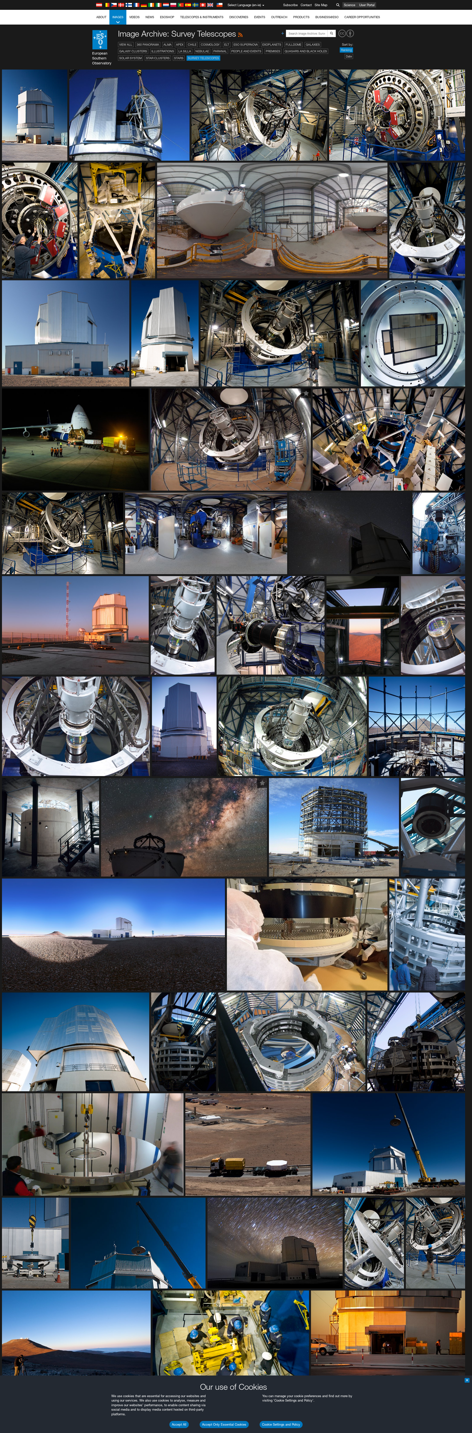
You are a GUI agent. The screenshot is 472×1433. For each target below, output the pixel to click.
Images (117, 17)
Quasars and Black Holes (306, 51)
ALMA (167, 44)
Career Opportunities (362, 17)
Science (349, 5)
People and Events (246, 51)
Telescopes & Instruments (201, 17)
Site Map (321, 5)
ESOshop (167, 17)
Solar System (130, 58)
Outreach (279, 17)
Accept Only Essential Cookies (224, 1424)
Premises (273, 51)
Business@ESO (327, 17)
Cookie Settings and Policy (281, 1424)
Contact (306, 5)
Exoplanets (271, 44)
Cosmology (210, 44)
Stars (178, 58)
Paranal (220, 51)
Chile (192, 44)
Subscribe (290, 5)
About (101, 17)
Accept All (179, 1424)
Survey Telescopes (203, 58)
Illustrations (162, 51)
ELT (226, 44)
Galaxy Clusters (133, 51)
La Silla (184, 51)
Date (349, 56)
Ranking (346, 50)
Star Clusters (158, 58)
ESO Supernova (246, 44)
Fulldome (293, 44)
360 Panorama (148, 44)
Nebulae (202, 51)
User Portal (367, 5)
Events (259, 17)
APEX (179, 44)
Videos (134, 17)
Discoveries (238, 17)
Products (301, 17)
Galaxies (313, 44)
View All (125, 44)
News (150, 17)
